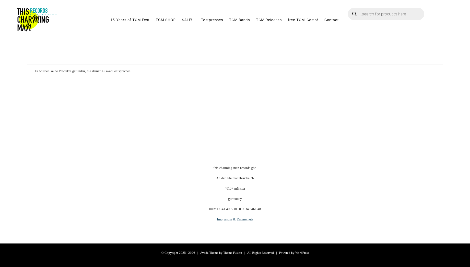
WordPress (302, 253)
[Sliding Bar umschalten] (446, 20)
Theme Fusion (232, 253)
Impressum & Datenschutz (235, 219)
